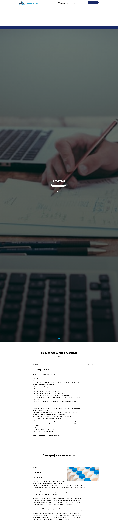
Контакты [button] (84, 27)
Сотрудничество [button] (63, 27)
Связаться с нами (93, 2)
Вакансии (93, 27)
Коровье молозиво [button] (37, 27)
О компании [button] (25, 27)
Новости (74, 27)
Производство (50, 27)
